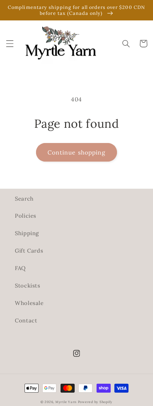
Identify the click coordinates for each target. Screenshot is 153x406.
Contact (26, 320)
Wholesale (29, 302)
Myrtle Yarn (65, 402)
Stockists (27, 285)
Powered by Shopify (95, 402)
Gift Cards (29, 250)
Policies (25, 215)
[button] (9, 43)
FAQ (20, 268)
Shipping (27, 233)
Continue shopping (76, 152)
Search (24, 198)
